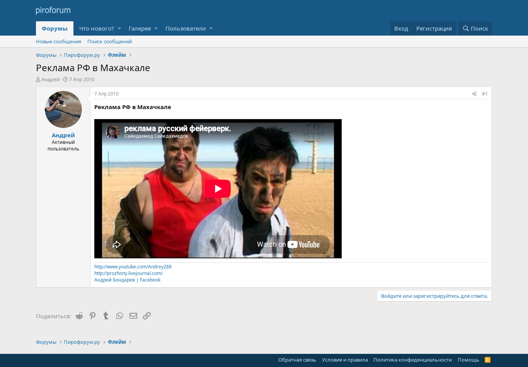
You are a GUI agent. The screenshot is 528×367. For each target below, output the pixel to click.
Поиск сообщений (109, 41)
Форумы (55, 28)
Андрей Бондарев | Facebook (127, 280)
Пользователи (185, 28)
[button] (119, 28)
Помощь (468, 359)
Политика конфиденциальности (412, 359)
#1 (485, 93)
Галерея (140, 28)
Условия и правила (345, 359)
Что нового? (96, 28)
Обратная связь (297, 359)
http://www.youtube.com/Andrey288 (133, 266)
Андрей (50, 79)
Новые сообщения (58, 41)
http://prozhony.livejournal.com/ (128, 273)
